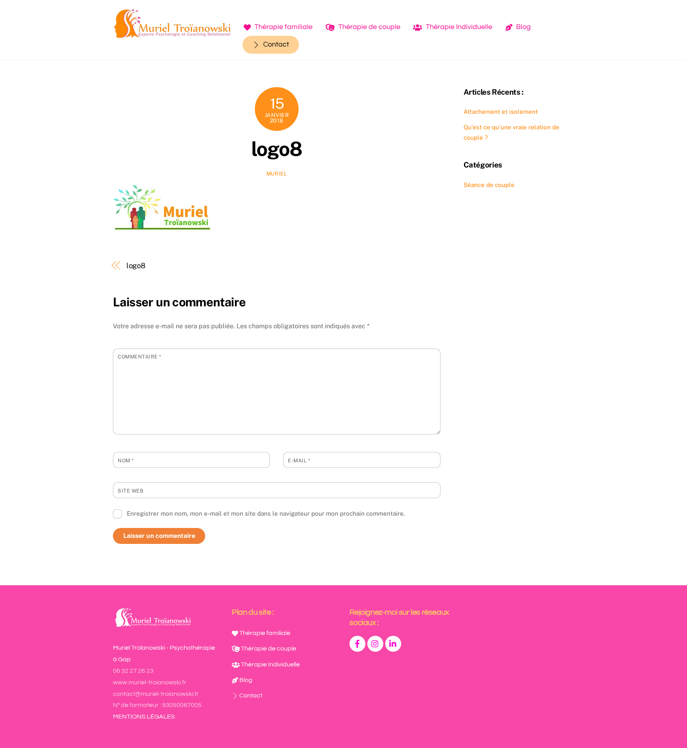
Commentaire (139, 357)
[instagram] (375, 643)
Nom (126, 461)
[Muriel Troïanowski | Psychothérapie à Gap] (172, 35)
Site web (131, 491)
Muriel (276, 174)
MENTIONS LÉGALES (144, 716)
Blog (522, 27)
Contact (275, 44)
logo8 (276, 148)
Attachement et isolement (501, 111)
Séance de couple (489, 184)
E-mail (299, 461)
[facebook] (357, 643)
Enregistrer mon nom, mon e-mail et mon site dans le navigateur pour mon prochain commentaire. (266, 513)
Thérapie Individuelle (458, 27)
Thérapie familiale (282, 27)
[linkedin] (393, 643)
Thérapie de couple (368, 27)
